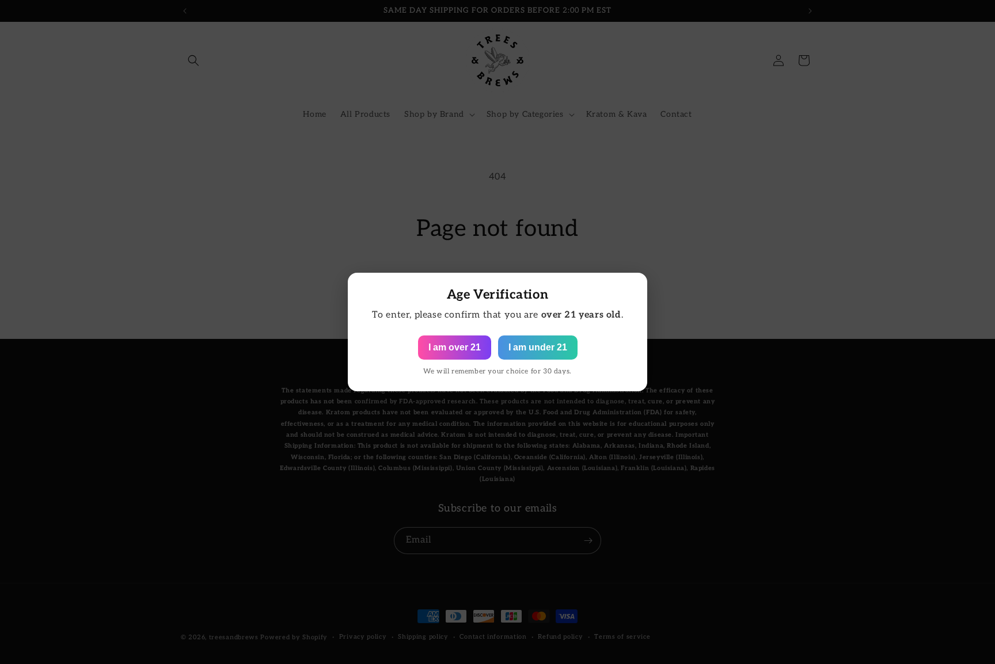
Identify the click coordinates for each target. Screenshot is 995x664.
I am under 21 (537, 347)
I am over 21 (454, 347)
